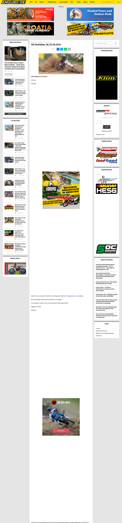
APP (36, 2)
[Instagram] (106, 2)
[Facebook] (102, 2)
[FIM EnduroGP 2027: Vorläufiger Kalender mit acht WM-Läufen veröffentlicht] (9, 183)
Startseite (33, 42)
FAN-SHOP (92, 2)
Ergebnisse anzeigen (106, 131)
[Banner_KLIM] (106, 99)
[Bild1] (30, 23)
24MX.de (85, 2)
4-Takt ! (100, 123)
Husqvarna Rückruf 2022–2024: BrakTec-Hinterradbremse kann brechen (20, 82)
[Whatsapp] (114, 2)
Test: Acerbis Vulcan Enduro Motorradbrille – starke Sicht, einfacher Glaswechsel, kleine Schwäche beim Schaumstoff (15, 66)
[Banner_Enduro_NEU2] (90, 8)
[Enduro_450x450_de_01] (61, 190)
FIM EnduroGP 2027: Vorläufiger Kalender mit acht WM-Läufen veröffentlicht (20, 183)
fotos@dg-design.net (71, 296)
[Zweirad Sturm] (106, 157)
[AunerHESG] (106, 193)
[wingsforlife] (106, 182)
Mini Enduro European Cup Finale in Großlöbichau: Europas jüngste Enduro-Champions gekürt (20, 247)
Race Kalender (64, 2)
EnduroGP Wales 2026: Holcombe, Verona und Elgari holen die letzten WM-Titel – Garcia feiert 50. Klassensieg (20, 195)
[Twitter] (104, 2)
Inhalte (42, 2)
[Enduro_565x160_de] (90, 23)
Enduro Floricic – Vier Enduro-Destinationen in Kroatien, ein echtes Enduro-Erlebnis (20, 93)
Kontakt (98, 328)
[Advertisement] (106, 219)
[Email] (110, 2)
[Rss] (112, 2)
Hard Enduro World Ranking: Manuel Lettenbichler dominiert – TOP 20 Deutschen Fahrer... (20, 105)
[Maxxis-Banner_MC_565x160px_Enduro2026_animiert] (30, 8)
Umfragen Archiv (100, 134)
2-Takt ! (100, 121)
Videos (79, 2)
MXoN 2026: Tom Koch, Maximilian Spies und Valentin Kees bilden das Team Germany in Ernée (20, 208)
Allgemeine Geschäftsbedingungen (105, 333)
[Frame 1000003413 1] (61, 417)
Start (31, 2)
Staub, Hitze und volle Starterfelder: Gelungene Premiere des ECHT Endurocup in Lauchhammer (20, 221)
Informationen (51, 2)
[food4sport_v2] (106, 163)
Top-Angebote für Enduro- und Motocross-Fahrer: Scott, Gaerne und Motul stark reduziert (20, 234)
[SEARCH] (115, 43)
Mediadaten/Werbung (101, 331)
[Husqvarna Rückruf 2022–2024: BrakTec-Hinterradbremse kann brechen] (9, 82)
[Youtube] (108, 2)
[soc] (106, 253)
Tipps (71, 2)
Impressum (99, 335)
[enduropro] (106, 151)
